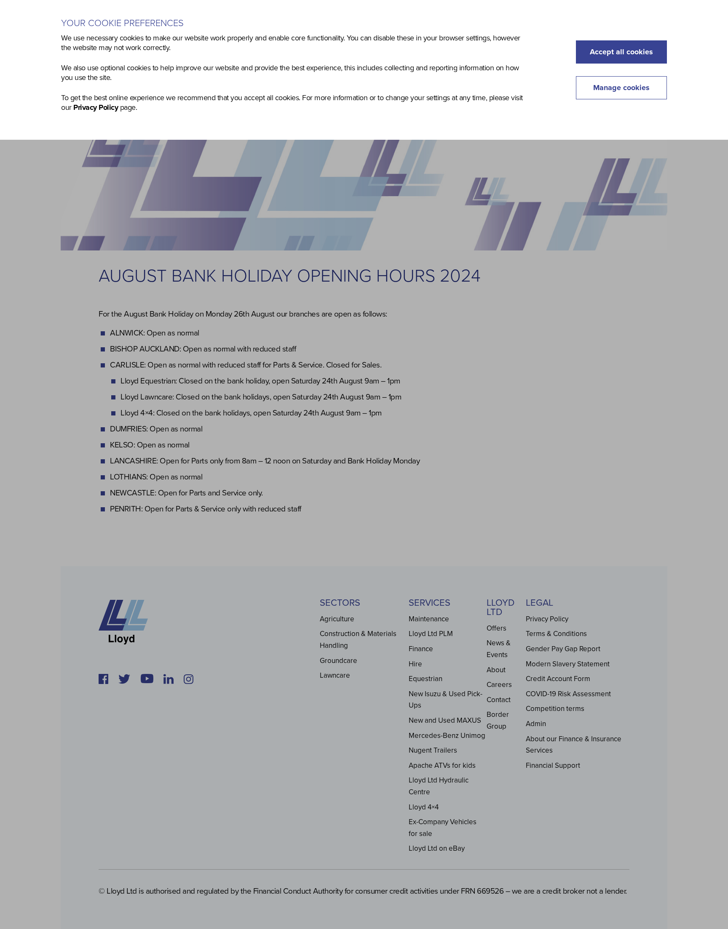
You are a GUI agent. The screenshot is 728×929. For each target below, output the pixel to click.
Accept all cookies (621, 51)
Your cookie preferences (122, 23)
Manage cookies (621, 87)
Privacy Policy (95, 107)
